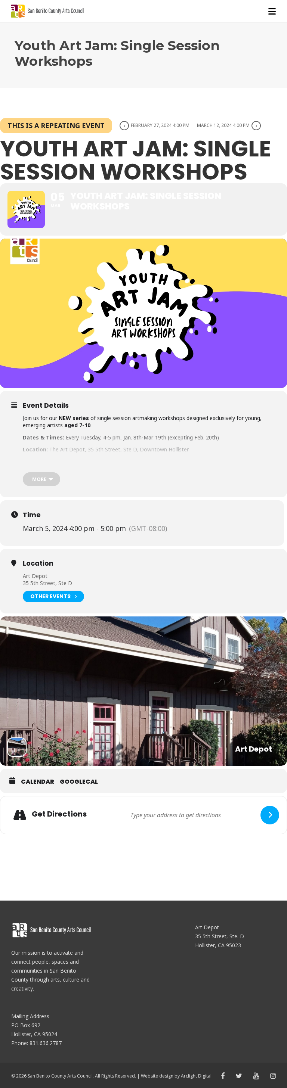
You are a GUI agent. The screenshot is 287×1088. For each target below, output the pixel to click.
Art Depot (35, 575)
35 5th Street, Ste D (47, 583)
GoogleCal (79, 782)
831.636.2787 (46, 1043)
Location (38, 563)
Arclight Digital (196, 1076)
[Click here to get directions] (269, 815)
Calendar (37, 782)
